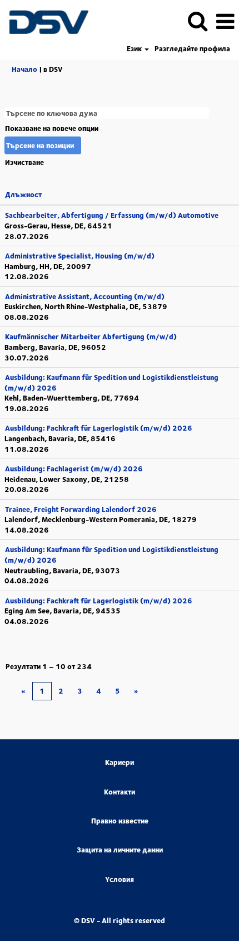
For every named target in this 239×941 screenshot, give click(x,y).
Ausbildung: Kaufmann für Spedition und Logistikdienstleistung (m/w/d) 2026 (111, 382)
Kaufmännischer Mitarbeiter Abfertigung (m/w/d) (91, 336)
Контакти (119, 792)
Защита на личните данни (120, 850)
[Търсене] (197, 20)
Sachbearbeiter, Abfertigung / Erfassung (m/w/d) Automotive (111, 215)
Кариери (119, 762)
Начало (24, 69)
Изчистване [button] (24, 162)
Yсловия (119, 879)
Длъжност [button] (23, 194)
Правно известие (119, 821)
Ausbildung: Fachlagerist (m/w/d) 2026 (74, 468)
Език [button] (135, 49)
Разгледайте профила (192, 49)
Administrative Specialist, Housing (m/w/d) (80, 255)
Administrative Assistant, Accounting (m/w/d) (85, 296)
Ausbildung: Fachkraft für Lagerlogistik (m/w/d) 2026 (98, 427)
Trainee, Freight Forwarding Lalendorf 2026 (81, 509)
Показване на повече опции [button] (51, 128)
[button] (225, 21)
